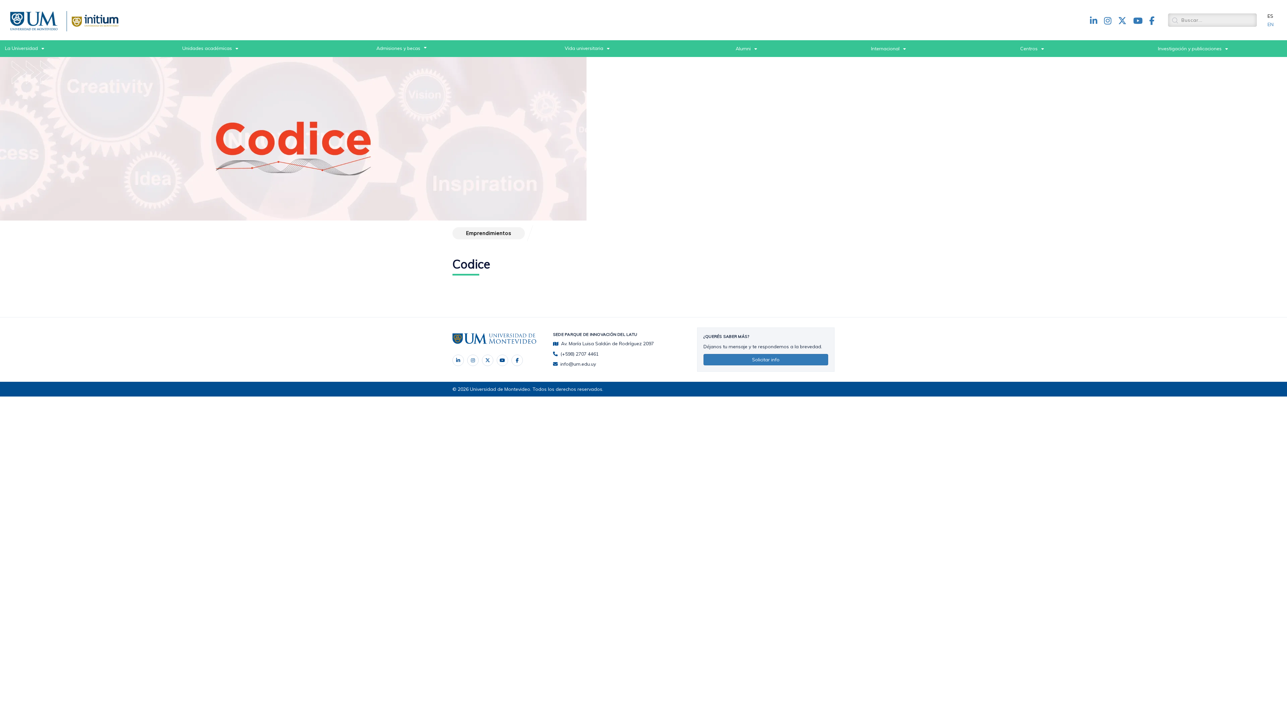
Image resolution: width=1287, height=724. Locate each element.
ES (1270, 16)
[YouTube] (502, 360)
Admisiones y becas (398, 48)
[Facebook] (517, 360)
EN (1271, 24)
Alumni (743, 49)
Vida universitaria (584, 48)
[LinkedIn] (458, 360)
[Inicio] (35, 20)
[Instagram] (473, 360)
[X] (487, 360)
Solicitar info (766, 360)
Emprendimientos (488, 233)
